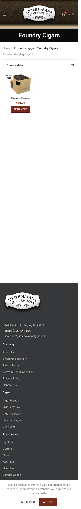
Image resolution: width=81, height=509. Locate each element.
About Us (8, 352)
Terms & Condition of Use (18, 371)
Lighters (8, 442)
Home (6, 48)
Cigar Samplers (12, 413)
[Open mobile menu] (4, 14)
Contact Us (10, 385)
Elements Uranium (20, 98)
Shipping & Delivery (15, 358)
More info (28, 502)
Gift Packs (9, 426)
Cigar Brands (11, 400)
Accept (48, 502)
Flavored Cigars (12, 420)
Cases (6, 455)
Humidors (9, 468)
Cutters (7, 448)
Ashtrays (8, 461)
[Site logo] (39, 16)
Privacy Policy (11, 378)
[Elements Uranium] (20, 83)
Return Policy (11, 365)
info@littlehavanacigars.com (28, 336)
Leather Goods (12, 474)
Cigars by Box (11, 406)
